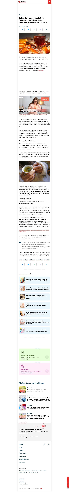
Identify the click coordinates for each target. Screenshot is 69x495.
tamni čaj (47, 259)
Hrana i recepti (22, 453)
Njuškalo (45, 470)
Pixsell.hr (30, 472)
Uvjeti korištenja (22, 483)
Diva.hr (35, 470)
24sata (20, 472)
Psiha (20, 447)
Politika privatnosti (23, 484)
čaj (20, 259)
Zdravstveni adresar (24, 459)
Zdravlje (21, 444)
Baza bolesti (22, 462)
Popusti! (25, 472)
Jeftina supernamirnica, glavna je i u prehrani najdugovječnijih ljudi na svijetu (34, 230)
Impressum (21, 481)
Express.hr (35, 472)
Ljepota (21, 450)
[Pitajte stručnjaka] (68, 482)
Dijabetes (32, 259)
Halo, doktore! (22, 456)
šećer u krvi (39, 259)
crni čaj (25, 259)
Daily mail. (40, 70)
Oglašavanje (22, 479)
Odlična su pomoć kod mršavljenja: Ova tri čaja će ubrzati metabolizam (33, 115)
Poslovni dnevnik (29, 470)
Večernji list (21, 470)
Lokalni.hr (40, 470)
